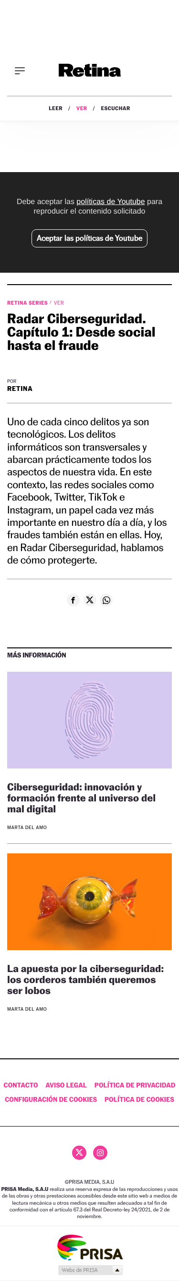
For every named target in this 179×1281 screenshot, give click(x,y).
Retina (19, 389)
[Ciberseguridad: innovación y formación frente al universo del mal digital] (89, 721)
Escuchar (115, 108)
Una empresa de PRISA (89, 1247)
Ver (81, 108)
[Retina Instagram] (100, 1153)
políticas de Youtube (110, 202)
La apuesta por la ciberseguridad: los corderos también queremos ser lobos (85, 979)
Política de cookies (139, 1100)
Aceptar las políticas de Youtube (89, 238)
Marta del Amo (27, 827)
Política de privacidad (135, 1085)
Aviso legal (66, 1085)
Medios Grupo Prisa (90, 1270)
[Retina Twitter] (79, 1153)
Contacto (21, 1085)
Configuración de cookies (51, 1100)
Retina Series (28, 302)
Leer (56, 108)
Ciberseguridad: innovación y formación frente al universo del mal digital (81, 798)
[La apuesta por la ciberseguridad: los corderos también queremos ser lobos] (89, 903)
